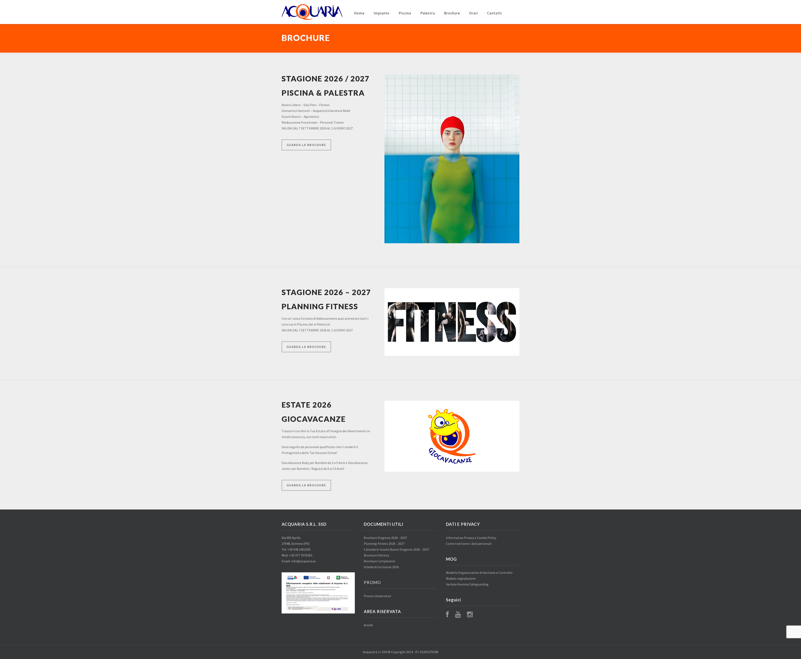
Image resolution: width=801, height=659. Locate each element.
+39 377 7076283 (300, 555)
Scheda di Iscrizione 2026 (381, 567)
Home (359, 13)
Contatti (494, 13)
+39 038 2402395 (299, 549)
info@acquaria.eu (303, 561)
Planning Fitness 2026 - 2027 (384, 543)
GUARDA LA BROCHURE (306, 145)
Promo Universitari (377, 596)
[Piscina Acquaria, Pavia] (312, 12)
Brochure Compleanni (379, 561)
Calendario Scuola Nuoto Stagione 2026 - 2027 (396, 549)
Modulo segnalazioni (461, 578)
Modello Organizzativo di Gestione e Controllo (479, 572)
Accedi (368, 625)
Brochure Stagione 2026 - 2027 (385, 538)
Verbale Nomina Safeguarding (467, 584)
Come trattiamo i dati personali (468, 543)
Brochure (452, 13)
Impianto (381, 13)
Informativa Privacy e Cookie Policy (471, 538)
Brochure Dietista (376, 555)
